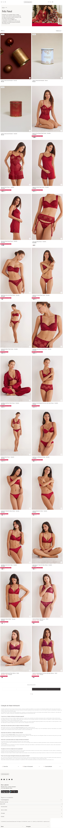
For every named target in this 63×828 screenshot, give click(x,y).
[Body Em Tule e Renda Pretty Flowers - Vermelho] (32, 137)
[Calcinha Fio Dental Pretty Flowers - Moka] (33, 299)
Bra (6, 7)
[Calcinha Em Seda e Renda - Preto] (2, 623)
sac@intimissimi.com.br (46, 821)
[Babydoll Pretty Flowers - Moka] (2, 191)
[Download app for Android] (14, 791)
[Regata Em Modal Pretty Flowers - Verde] (34, 191)
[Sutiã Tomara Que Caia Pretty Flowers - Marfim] (3, 299)
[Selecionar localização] (5, 2)
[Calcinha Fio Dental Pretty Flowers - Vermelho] (32, 299)
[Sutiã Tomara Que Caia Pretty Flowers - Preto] (2, 299)
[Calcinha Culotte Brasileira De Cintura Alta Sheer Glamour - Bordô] (32, 677)
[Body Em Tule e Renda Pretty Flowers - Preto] (34, 137)
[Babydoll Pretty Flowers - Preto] (3, 191)
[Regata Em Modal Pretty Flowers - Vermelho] (32, 191)
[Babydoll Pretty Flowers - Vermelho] (1, 191)
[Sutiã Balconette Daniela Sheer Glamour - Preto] (2, 677)
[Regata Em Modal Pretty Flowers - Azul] (33, 191)
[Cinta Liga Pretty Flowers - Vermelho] (32, 245)
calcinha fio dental (12, 734)
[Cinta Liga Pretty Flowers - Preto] (33, 245)
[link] (30, 694)
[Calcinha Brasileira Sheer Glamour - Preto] (33, 623)
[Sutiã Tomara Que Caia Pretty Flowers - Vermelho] (1, 299)
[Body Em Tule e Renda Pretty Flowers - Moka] (33, 137)
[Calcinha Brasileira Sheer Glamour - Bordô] (32, 623)
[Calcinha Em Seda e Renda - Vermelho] (1, 623)
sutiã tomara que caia (19, 727)
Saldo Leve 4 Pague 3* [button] (4, 676)
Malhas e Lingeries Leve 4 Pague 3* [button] (6, 405)
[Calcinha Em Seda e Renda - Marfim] (3, 623)
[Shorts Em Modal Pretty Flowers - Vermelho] (1, 245)
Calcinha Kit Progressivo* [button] (35, 405)
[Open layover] (60, 800)
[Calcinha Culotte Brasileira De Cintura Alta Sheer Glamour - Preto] (33, 677)
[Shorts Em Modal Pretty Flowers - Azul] (2, 245)
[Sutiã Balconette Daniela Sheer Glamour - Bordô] (1, 677)
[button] (50, 2)
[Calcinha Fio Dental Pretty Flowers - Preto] (34, 299)
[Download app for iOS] (5, 791)
